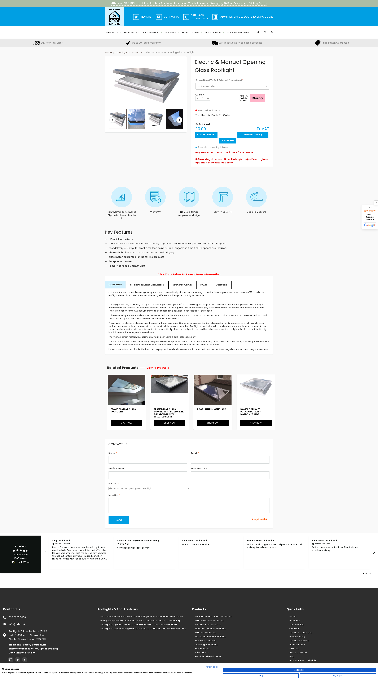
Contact (294, 628)
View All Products (158, 368)
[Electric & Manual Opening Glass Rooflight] (146, 83)
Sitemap (294, 648)
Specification (182, 284)
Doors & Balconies (238, 32)
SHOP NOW (126, 422)
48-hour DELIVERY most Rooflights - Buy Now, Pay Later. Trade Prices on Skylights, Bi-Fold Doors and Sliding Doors (189, 3)
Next (179, 122)
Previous (112, 122)
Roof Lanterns (151, 32)
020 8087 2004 (17, 617)
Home (108, 52)
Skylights (170, 32)
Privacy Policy (297, 636)
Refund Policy (297, 644)
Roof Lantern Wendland (211, 409)
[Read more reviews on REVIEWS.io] (21, 562)
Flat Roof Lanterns (205, 640)
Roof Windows (190, 32)
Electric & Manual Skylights (210, 628)
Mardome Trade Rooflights (210, 636)
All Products (202, 652)
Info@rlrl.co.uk (17, 624)
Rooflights (130, 32)
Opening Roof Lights (206, 644)
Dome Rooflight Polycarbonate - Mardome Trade (250, 412)
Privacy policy (212, 667)
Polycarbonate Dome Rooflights (213, 616)
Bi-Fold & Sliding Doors (253, 135)
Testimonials (296, 624)
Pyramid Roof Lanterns (208, 624)
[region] (209, 552)
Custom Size (227, 140)
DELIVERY (221, 284)
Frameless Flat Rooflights (209, 620)
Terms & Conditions (300, 632)
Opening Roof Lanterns (129, 52)
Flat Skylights (202, 648)
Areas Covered (298, 652)
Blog (291, 656)
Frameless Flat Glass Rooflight (123, 410)
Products (112, 32)
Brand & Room (213, 32)
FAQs (203, 284)
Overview (115, 284)
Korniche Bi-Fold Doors (208, 656)
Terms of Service (299, 640)
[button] (45, 552)
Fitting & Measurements (147, 284)
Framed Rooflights (205, 632)
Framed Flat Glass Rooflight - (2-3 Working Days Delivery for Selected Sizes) (169, 413)
